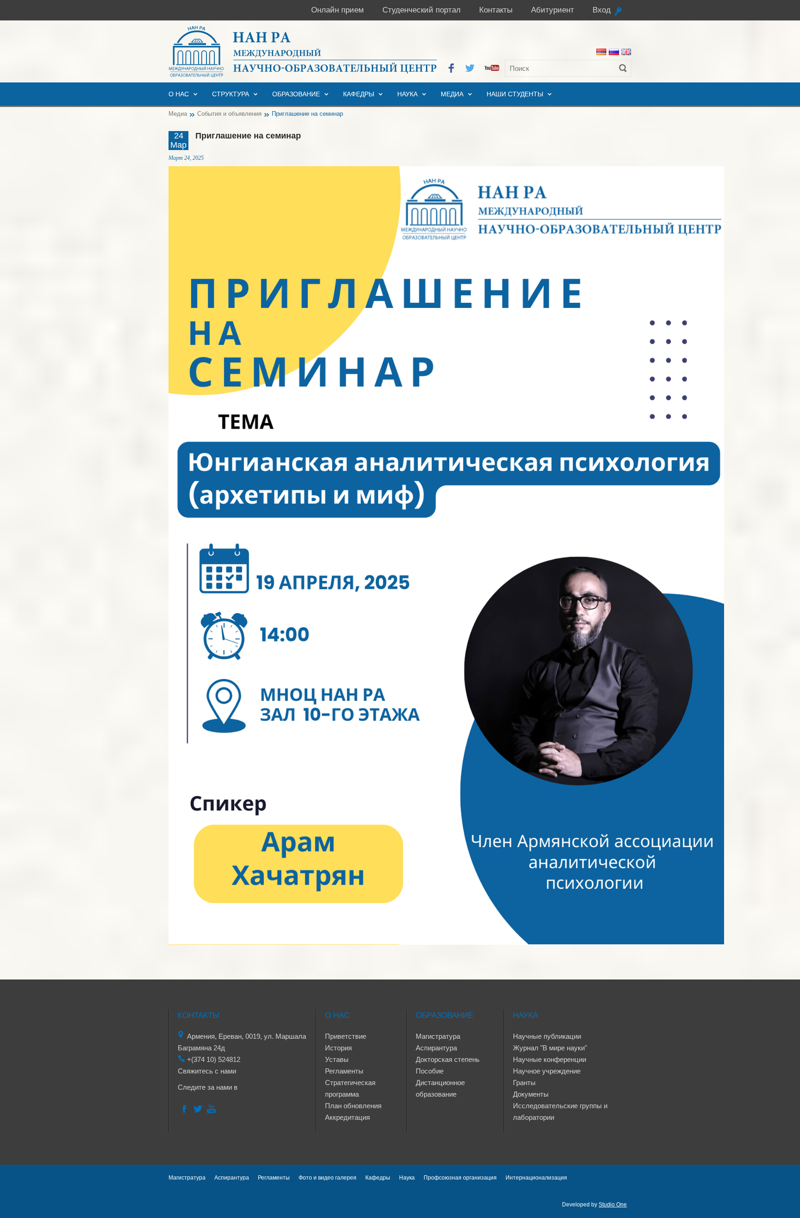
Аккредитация (347, 1117)
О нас (179, 94)
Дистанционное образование (440, 1088)
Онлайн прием (337, 10)
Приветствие (345, 1036)
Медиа (452, 94)
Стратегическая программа (350, 1088)
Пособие (430, 1071)
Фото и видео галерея (327, 1177)
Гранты (524, 1082)
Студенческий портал (421, 10)
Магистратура (438, 1036)
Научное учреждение (547, 1071)
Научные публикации (547, 1036)
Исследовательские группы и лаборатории (560, 1111)
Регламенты (344, 1071)
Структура (230, 94)
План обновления (353, 1106)
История (338, 1048)
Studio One (613, 1204)
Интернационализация (536, 1177)
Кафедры (358, 94)
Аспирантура (436, 1048)
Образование (296, 94)
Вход (602, 10)
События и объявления (229, 113)
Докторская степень (448, 1059)
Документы (531, 1094)
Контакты (495, 10)
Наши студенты (515, 94)
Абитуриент (552, 10)
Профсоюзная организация (460, 1177)
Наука (407, 94)
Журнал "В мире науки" (550, 1048)
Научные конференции (549, 1059)
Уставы (337, 1059)
